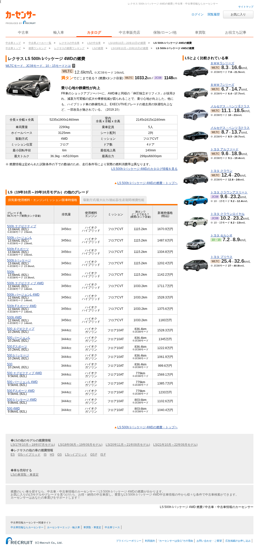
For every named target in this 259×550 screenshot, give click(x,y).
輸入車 (58, 32)
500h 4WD (14, 317)
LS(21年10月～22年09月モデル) (175, 444)
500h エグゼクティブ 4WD (25, 283)
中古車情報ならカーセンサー (27, 527)
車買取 (200, 32)
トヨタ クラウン (221, 171)
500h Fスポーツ (18, 249)
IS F (103, 454)
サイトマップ (245, 6)
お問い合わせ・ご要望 (209, 540)
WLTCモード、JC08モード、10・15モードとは (40, 66)
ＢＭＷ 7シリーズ (222, 85)
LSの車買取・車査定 (25, 474)
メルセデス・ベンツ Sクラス (230, 128)
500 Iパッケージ (18, 355)
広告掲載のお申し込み (238, 540)
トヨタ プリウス (221, 257)
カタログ (94, 32)
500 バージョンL (18, 337)
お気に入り (238, 14)
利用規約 (150, 540)
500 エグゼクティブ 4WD (24, 373)
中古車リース (112, 527)
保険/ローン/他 (165, 32)
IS (45, 454)
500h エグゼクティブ (21, 226)
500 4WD (13, 408)
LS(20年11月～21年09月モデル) (128, 444)
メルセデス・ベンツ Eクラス (230, 106)
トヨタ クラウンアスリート (229, 192)
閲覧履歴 (214, 14)
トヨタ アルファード (224, 149)
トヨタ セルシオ (221, 235)
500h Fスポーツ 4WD (21, 306)
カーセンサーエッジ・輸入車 (63, 527)
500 (9, 364)
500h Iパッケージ (19, 260)
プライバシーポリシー (128, 540)
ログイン (197, 14)
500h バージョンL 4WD (23, 294)
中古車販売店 (129, 32)
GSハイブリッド (29, 454)
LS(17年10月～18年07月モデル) (33, 444)
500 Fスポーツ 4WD (21, 391)
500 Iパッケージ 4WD (22, 399)
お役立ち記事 (235, 32)
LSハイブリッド (76, 454)
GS (59, 454)
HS (52, 454)
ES (13, 454)
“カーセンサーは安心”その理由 (176, 540)
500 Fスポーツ (17, 346)
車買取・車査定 (92, 527)
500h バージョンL (19, 237)
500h (10, 272)
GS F (93, 454)
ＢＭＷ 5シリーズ (222, 63)
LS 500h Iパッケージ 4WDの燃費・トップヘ (147, 183)
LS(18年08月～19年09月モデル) (80, 444)
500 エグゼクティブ (20, 329)
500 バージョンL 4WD (22, 382)
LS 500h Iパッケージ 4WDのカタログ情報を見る (144, 169)
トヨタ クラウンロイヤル (227, 214)
